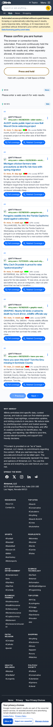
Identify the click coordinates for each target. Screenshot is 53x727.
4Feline (32, 553)
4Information (34, 582)
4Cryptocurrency (12, 616)
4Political (32, 671)
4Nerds (32, 546)
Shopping (27, 13)
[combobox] (24, 8)
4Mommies (33, 538)
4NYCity (32, 600)
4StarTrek (9, 586)
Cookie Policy (8, 716)
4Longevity (10, 679)
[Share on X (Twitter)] (14, 476)
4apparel (32, 650)
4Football (9, 538)
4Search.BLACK (35, 519)
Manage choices (42, 721)
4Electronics (34, 642)
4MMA (8, 553)
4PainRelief (10, 675)
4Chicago (33, 607)
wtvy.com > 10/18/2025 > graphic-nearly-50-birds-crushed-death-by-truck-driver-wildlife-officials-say (26, 307)
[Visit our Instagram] (21, 476)
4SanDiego (33, 611)
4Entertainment (11, 575)
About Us (9, 504)
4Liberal (32, 686)
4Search (32, 504)
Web (10, 13)
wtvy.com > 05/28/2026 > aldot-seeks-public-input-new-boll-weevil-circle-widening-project (26, 120)
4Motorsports (11, 561)
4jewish (8, 648)
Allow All (8, 721)
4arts (7, 579)
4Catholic (9, 644)
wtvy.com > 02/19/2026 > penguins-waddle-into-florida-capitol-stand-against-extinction (26, 212)
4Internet (32, 579)
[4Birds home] (6, 2)
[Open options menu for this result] (47, 118)
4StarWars (9, 582)
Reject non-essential (23, 721)
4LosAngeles (34, 603)
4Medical (9, 671)
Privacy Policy (20, 716)
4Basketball (10, 546)
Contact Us (10, 508)
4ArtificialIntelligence (37, 586)
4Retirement (10, 620)
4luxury (32, 653)
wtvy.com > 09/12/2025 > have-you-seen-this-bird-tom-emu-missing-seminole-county (26, 356)
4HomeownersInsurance (14, 625)
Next (34, 395)
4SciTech (32, 575)
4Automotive (34, 526)
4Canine (32, 550)
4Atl (30, 622)
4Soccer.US (10, 550)
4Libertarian (33, 679)
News (17, 13)
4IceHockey (10, 557)
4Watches (33, 657)
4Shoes (32, 646)
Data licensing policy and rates (16, 29)
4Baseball (9, 542)
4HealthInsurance (12, 605)
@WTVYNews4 (14, 117)
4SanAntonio (34, 615)
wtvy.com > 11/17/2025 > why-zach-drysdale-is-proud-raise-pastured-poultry (26, 261)
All (4, 13)
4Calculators (34, 511)
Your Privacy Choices (35, 700)
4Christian (9, 641)
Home (10, 700)
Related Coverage (34, 142)
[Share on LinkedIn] (29, 476)
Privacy (19, 700)
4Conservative (35, 508)
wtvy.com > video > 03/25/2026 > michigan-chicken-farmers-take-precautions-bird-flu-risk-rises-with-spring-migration (26, 160)
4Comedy (9, 590)
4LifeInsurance (11, 609)
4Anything (33, 515)
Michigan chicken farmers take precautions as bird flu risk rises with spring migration (23, 166)
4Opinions (33, 682)
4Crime (32, 523)
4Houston (33, 618)
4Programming (35, 590)
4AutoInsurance (12, 601)
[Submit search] (48, 8)
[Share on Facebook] (7, 476)
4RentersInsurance (13, 613)
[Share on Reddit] (36, 476)
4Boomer (32, 542)
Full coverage (14, 142)
